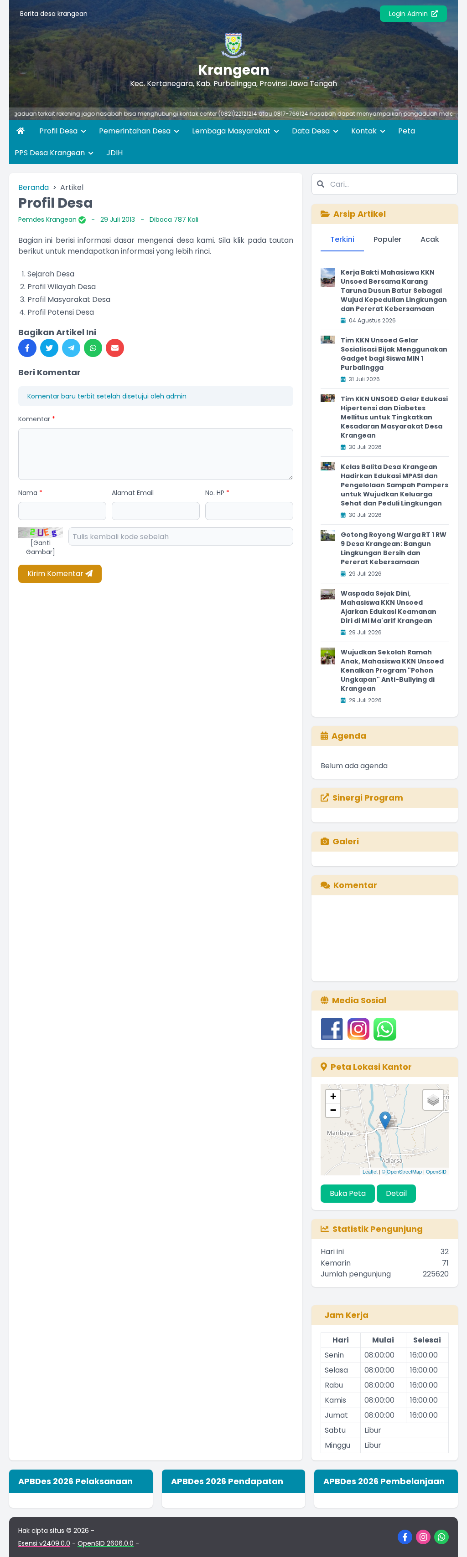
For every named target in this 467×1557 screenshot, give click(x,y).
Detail (396, 1193)
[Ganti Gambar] (40, 547)
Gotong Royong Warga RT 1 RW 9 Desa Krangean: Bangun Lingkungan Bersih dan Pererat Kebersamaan (393, 548)
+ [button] (333, 1096)
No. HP (217, 492)
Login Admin (409, 13)
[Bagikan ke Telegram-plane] (71, 348)
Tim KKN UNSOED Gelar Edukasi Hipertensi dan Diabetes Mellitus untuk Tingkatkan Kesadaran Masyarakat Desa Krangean (394, 417)
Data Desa (312, 131)
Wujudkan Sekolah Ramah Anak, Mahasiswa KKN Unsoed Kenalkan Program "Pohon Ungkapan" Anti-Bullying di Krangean (392, 670)
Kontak (365, 131)
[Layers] (433, 1100)
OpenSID (436, 1171)
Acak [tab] (429, 239)
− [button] (333, 1110)
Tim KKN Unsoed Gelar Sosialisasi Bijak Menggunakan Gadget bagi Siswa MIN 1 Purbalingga (394, 354)
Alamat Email (133, 492)
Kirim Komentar (56, 573)
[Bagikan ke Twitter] (49, 348)
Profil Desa (59, 131)
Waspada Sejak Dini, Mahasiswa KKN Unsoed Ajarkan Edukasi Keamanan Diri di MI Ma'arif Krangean (388, 607)
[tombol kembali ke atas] (449, 1539)
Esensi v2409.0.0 (44, 1543)
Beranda (33, 187)
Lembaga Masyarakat (232, 131)
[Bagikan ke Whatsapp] (93, 348)
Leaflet (370, 1171)
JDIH (114, 153)
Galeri (345, 841)
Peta (406, 131)
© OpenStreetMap (402, 1171)
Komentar (36, 419)
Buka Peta (348, 1193)
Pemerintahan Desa (135, 131)
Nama (30, 492)
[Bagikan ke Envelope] (115, 348)
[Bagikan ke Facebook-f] (27, 348)
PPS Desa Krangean (51, 153)
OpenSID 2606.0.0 (106, 1543)
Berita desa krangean (54, 13)
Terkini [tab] (342, 239)
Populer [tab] (387, 239)
